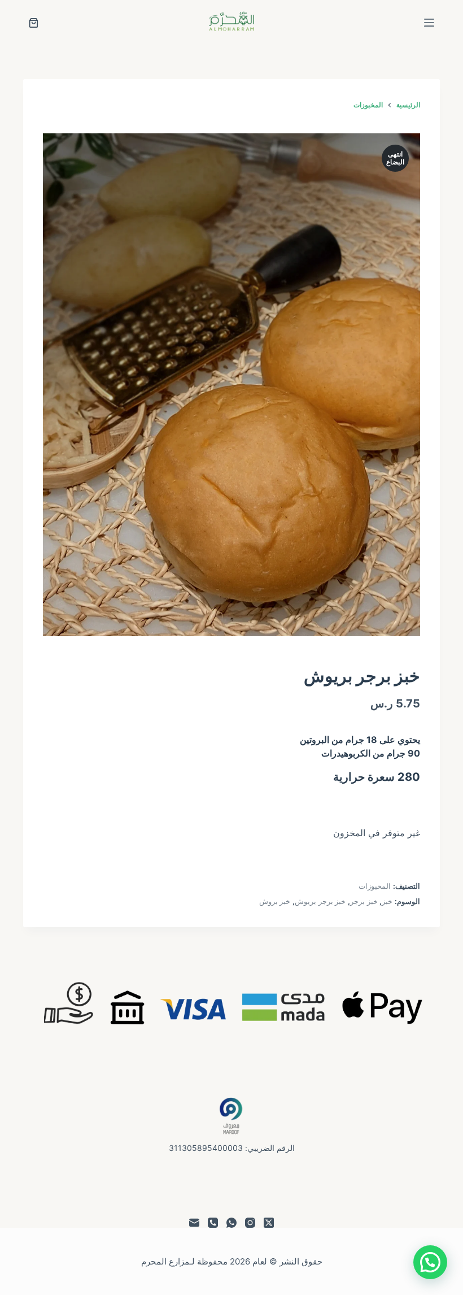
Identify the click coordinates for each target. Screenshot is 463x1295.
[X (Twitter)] (269, 1223)
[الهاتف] (213, 1223)
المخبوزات (375, 885)
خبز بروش (275, 901)
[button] (430, 1262)
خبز (387, 901)
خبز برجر (364, 901)
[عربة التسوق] (33, 23)
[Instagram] (250, 1223)
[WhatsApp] (231, 1223)
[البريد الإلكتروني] (194, 1223)
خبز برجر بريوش (320, 901)
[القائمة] (429, 23)
